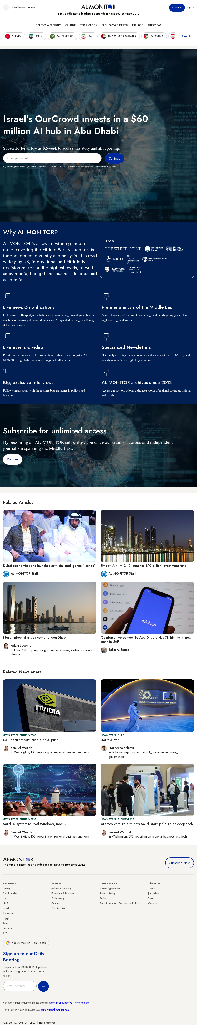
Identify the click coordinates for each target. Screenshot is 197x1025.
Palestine (8, 913)
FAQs (103, 898)
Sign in (190, 7)
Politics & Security (48, 25)
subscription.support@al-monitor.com (69, 1003)
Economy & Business (115, 25)
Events (31, 7)
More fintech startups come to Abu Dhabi (35, 637)
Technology (88, 25)
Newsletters (18, 7)
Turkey (6, 888)
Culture (70, 25)
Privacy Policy (107, 893)
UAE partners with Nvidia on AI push (30, 739)
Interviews (154, 25)
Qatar (6, 923)
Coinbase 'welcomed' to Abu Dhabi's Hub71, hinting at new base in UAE (146, 639)
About (151, 888)
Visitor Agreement (110, 888)
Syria (6, 933)
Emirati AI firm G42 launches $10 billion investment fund (144, 565)
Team (151, 898)
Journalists (153, 893)
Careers (152, 903)
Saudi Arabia (10, 893)
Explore (137, 25)
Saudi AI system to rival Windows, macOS (35, 824)
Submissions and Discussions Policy (119, 903)
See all (186, 36)
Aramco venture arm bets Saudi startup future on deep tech (147, 824)
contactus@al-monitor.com (55, 1010)
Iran (5, 898)
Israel (6, 908)
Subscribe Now (179, 863)
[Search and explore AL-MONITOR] (6, 7)
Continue (12, 459)
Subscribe (177, 7)
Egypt (6, 918)
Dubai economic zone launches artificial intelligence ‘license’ (49, 565)
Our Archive (58, 908)
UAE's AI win (110, 739)
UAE (5, 903)
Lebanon (8, 928)
